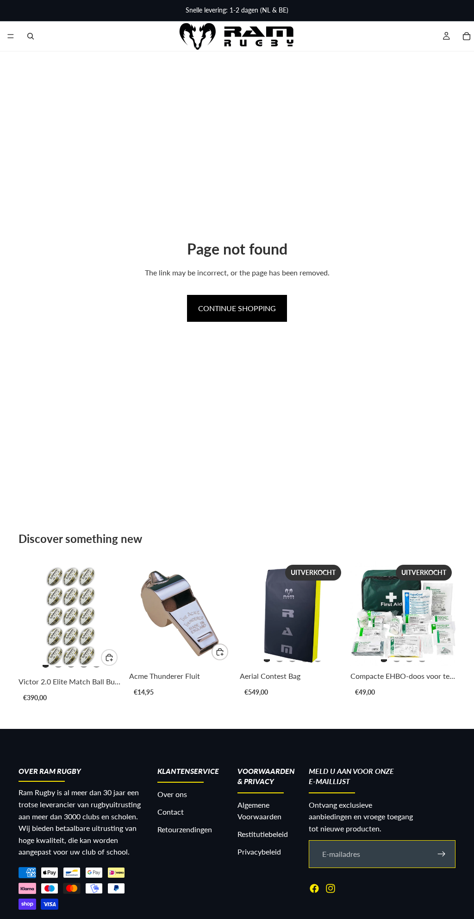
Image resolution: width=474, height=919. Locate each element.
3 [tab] (71, 662)
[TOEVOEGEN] (220, 652)
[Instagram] (330, 887)
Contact (170, 811)
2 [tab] (58, 662)
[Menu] (10, 36)
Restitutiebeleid (262, 834)
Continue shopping (237, 308)
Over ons (172, 794)
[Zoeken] (30, 36)
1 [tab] (46, 662)
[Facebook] (314, 887)
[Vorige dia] (29, 616)
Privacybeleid (259, 851)
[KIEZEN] (109, 657)
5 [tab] (97, 662)
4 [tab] (84, 662)
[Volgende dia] (113, 616)
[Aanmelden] (441, 853)
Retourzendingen (184, 828)
